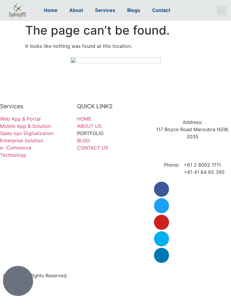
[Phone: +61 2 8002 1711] (192, 153)
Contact (161, 10)
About (76, 10)
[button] (222, 10)
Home (50, 10)
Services (105, 10)
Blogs (133, 10)
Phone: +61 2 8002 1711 (192, 165)
